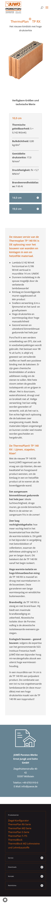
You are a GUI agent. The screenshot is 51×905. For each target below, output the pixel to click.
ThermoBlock (15, 839)
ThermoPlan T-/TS (17, 836)
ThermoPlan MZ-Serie (19, 828)
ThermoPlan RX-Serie (19, 824)
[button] (5, 900)
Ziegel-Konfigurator (18, 820)
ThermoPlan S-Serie (18, 832)
